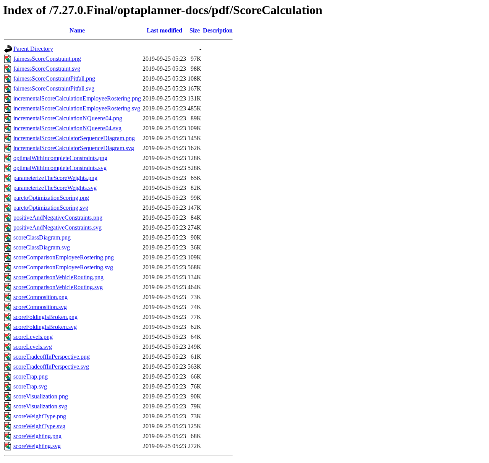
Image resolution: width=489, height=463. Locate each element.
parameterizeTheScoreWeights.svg (55, 188)
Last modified (164, 30)
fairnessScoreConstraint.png (47, 58)
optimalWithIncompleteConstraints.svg (60, 168)
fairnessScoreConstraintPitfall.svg (53, 88)
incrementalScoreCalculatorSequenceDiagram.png (74, 138)
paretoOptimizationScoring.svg (50, 207)
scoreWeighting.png (37, 436)
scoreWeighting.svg (37, 446)
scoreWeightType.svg (39, 426)
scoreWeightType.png (39, 416)
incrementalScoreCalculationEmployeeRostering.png (77, 98)
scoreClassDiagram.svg (41, 247)
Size (194, 30)
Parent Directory (33, 48)
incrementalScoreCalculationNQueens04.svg (67, 128)
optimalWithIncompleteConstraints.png (60, 158)
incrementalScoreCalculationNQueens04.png (67, 118)
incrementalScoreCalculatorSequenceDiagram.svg (73, 148)
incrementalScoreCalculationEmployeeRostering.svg (76, 108)
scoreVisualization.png (40, 396)
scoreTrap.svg (30, 386)
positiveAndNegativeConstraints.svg (57, 227)
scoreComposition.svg (40, 307)
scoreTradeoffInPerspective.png (51, 356)
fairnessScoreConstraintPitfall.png (54, 78)
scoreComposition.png (40, 297)
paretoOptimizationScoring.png (51, 197)
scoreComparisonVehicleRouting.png (58, 277)
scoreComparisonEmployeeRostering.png (63, 257)
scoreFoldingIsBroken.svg (45, 327)
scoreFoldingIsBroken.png (45, 317)
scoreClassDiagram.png (42, 237)
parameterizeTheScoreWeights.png (55, 178)
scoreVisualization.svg (40, 406)
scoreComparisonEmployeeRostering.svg (63, 267)
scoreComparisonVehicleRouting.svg (58, 287)
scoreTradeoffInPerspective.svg (51, 366)
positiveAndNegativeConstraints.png (57, 217)
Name (77, 30)
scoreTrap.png (30, 376)
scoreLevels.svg (32, 346)
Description (218, 30)
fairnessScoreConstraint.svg (46, 68)
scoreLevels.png (33, 336)
